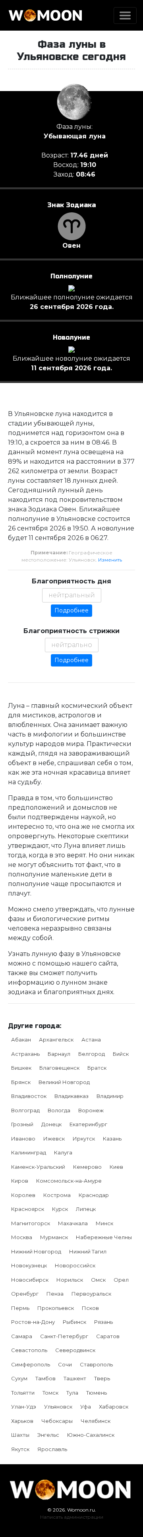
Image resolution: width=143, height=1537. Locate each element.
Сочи (65, 1364)
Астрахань (25, 1054)
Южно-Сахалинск (90, 1435)
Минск (104, 1223)
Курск (60, 1209)
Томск (50, 1392)
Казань (112, 1138)
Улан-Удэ (23, 1406)
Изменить (110, 560)
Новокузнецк (29, 1265)
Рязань (103, 1322)
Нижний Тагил (87, 1251)
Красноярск (27, 1209)
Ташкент (75, 1378)
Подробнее (71, 610)
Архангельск (56, 1039)
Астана (91, 1039)
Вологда (59, 1110)
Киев (116, 1167)
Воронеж (91, 1110)
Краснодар (94, 1195)
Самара (21, 1336)
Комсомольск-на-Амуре (69, 1181)
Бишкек (21, 1068)
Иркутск (84, 1138)
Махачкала (73, 1223)
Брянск (21, 1082)
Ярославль (52, 1449)
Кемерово (87, 1167)
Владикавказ (71, 1096)
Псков (90, 1308)
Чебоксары (57, 1421)
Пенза (55, 1293)
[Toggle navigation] (125, 15)
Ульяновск (58, 1406)
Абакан (21, 1039)
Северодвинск (75, 1350)
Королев (23, 1195)
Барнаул (59, 1054)
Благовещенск (59, 1068)
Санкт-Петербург (64, 1336)
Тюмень (96, 1392)
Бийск (121, 1054)
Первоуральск (91, 1293)
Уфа (85, 1406)
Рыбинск (74, 1322)
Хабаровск (113, 1406)
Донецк (51, 1124)
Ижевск (54, 1138)
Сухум (19, 1378)
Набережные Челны (104, 1237)
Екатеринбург (88, 1124)
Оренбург (25, 1293)
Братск (96, 1068)
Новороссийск (75, 1265)
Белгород (91, 1054)
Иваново (23, 1138)
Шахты (20, 1435)
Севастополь (29, 1350)
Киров (19, 1181)
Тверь (102, 1378)
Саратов (108, 1336)
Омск (98, 1280)
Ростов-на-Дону (33, 1322)
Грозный (22, 1124)
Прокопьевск (55, 1308)
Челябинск (95, 1421)
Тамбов (45, 1378)
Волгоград (25, 1110)
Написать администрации (71, 1517)
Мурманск (54, 1237)
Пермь (20, 1308)
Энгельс (48, 1435)
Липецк (86, 1209)
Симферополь (30, 1364)
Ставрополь (96, 1364)
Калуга (63, 1152)
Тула (72, 1392)
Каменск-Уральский (38, 1167)
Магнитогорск (30, 1223)
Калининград (28, 1152)
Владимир (110, 1096)
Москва (21, 1237)
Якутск (20, 1449)
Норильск (69, 1280)
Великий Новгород (64, 1082)
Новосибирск (29, 1280)
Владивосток (28, 1096)
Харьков (22, 1421)
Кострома (57, 1195)
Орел (121, 1280)
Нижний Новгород (36, 1251)
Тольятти (23, 1392)
